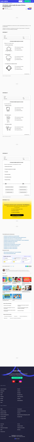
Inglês (1, 394)
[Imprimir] (30, 266)
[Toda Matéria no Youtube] (13, 381)
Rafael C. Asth (7, 269)
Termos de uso (2, 431)
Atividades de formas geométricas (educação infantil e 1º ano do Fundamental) (16, 240)
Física (1, 402)
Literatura (18, 390)
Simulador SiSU (19, 416)
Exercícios (15, 316)
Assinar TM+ (27, 1)
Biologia (1, 398)
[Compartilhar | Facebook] (26, 266)
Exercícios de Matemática (23, 316)
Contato (1, 425)
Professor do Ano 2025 (20, 427)
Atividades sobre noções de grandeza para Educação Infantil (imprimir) (15, 237)
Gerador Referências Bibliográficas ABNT (23, 414)
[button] (26, 8)
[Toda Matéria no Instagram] (20, 381)
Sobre (1, 429)
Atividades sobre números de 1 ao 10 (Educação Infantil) (13, 238)
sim (11, 266)
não (13, 266)
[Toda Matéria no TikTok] (17, 381)
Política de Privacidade (4, 427)
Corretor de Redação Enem (4, 414)
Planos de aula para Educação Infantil (10, 253)
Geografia (1, 396)
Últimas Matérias (20, 400)
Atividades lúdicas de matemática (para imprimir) (11, 245)
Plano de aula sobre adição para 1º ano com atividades (12, 252)
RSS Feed (18, 429)
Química (1, 400)
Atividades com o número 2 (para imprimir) (10, 248)
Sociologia (19, 392)
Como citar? (4, 273)
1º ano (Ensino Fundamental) (8, 316)
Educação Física (19, 394)
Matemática (5, 318)
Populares (18, 398)
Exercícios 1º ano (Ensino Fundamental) (15, 318)
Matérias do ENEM (3, 412)
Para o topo (17, 438)
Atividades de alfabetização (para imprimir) (10, 241)
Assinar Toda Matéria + (16, 377)
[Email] (29, 266)
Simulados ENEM (3, 418)
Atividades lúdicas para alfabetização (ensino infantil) (12, 244)
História (1, 392)
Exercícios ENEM (3, 416)
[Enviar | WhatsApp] (27, 266)
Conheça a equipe (20, 425)
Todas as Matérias (20, 396)
